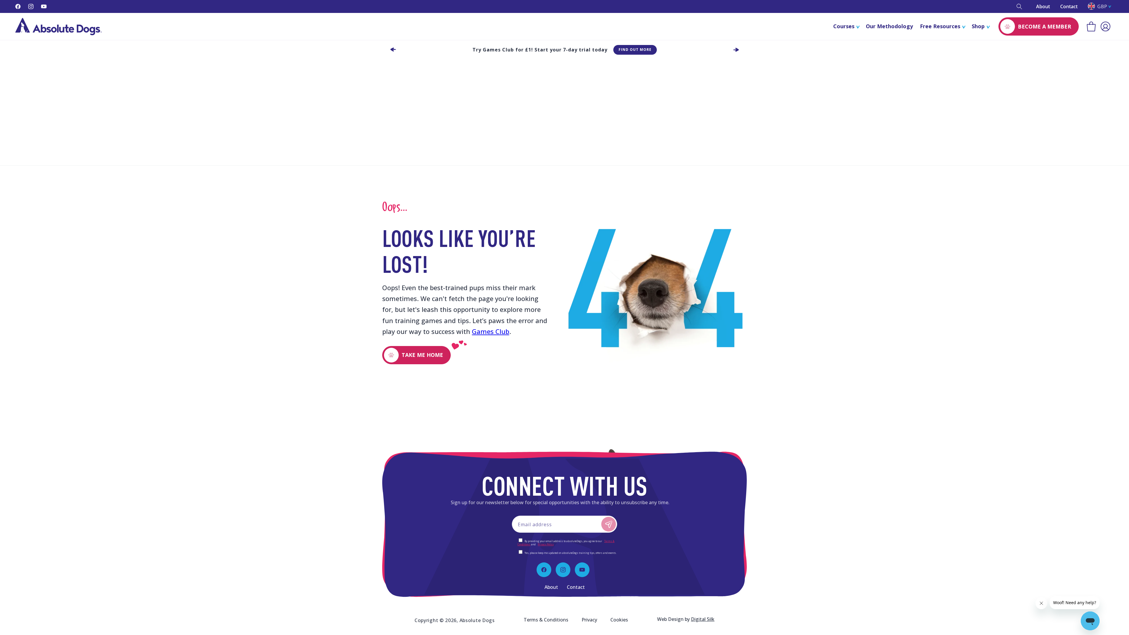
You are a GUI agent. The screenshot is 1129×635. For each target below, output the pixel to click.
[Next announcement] (735, 49)
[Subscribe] (608, 524)
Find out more (635, 49)
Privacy (589, 619)
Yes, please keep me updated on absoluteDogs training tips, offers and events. (570, 552)
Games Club (490, 331)
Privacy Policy (546, 544)
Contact (1069, 6)
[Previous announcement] (393, 49)
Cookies (619, 619)
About (1043, 6)
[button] (1019, 6)
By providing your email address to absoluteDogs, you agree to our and (565, 542)
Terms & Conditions (546, 619)
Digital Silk (702, 619)
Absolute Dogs (477, 620)
